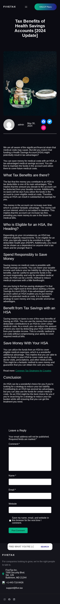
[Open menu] (26, 7)
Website (13, 504)
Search (45, 547)
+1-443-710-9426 (14, 582)
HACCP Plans (45, 7)
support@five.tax (14, 588)
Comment (14, 444)
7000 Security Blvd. (15, 572)
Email (12, 490)
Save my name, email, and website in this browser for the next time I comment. (30, 520)
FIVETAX (9, 6)
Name (12, 475)
